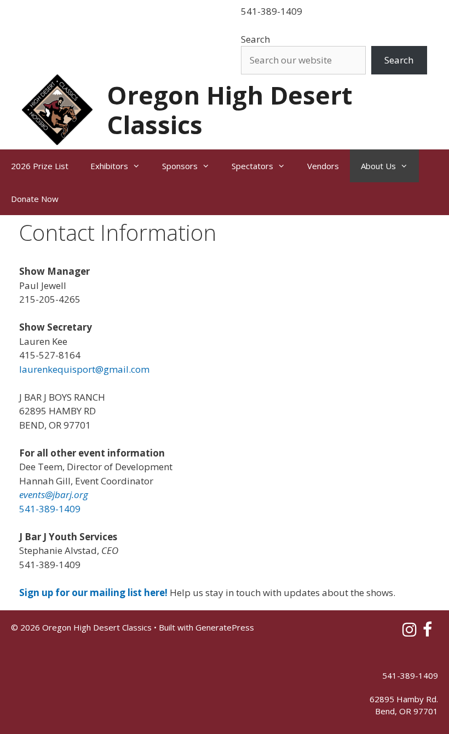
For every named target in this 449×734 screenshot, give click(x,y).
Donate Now (35, 198)
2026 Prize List (39, 165)
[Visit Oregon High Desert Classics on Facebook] (427, 632)
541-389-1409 (271, 11)
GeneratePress (224, 627)
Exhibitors (109, 165)
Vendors (323, 165)
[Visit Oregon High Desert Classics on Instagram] (409, 632)
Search (255, 39)
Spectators (252, 165)
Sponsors (180, 165)
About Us (378, 165)
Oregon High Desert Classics (229, 109)
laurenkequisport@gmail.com (84, 369)
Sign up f (39, 592)
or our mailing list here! (114, 592)
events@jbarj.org (54, 494)
